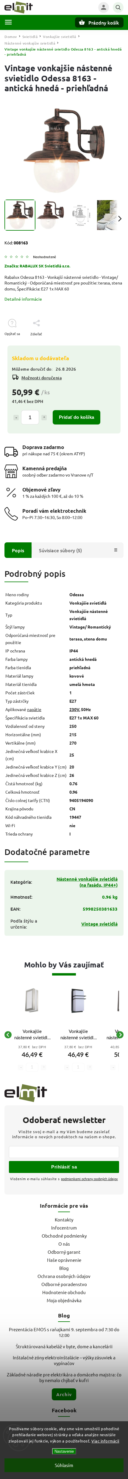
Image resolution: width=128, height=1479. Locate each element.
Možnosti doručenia (41, 378)
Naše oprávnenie (64, 1260)
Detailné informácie (23, 299)
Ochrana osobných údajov (64, 1276)
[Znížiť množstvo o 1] (16, 417)
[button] (32, 1059)
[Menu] (8, 22)
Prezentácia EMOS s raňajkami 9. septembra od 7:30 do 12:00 (64, 1332)
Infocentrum (64, 1227)
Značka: (37, 265)
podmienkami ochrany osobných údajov (89, 1178)
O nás (64, 1244)
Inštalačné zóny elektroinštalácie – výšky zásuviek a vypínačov (64, 1360)
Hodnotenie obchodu (64, 1292)
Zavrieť (104, 344)
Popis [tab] (18, 550)
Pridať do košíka (76, 417)
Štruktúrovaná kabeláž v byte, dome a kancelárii (64, 1346)
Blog (64, 1268)
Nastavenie (64, 1451)
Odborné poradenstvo (64, 1284)
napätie (34, 709)
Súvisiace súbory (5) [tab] (60, 550)
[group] (32, 1034)
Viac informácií (105, 1440)
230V (74, 709)
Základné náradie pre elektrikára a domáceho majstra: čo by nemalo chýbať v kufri (64, 1377)
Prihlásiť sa (64, 1166)
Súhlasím (64, 1465)
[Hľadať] (118, 7)
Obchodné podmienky (64, 1235)
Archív (64, 1394)
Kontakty (64, 1219)
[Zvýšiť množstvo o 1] (44, 417)
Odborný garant (64, 1252)
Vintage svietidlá (99, 924)
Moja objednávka (64, 1300)
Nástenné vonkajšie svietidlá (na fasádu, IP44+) (87, 882)
